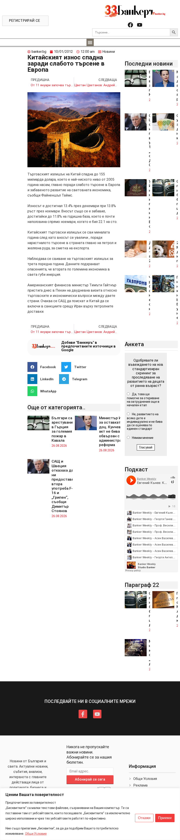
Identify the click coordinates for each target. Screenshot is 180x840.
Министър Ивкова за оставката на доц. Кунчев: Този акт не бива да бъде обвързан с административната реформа (117, 431)
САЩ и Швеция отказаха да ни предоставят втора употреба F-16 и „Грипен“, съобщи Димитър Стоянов (64, 486)
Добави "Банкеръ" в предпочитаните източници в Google (88, 346)
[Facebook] (130, 25)
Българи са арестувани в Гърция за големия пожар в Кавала (62, 429)
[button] (90, 42)
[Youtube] (139, 25)
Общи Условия (36, 833)
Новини (108, 52)
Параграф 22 (142, 585)
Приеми (165, 818)
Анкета (134, 344)
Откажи (144, 818)
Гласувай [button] (145, 447)
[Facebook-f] (83, 714)
